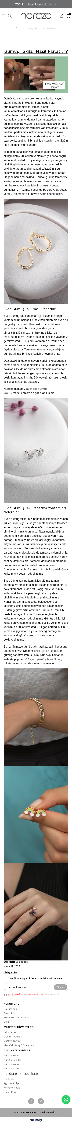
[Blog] (23, 28)
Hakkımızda (10, 1008)
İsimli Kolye (10, 1079)
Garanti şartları (12, 1040)
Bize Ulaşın (10, 1013)
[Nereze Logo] (36, 16)
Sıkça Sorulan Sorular (16, 1017)
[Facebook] (31, 1101)
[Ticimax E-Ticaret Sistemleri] (36, 1120)
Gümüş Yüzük (11, 1068)
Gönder (60, 987)
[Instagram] (41, 1101)
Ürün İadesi (10, 1032)
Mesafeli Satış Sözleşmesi (19, 1045)
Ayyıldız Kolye (12, 1083)
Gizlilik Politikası (13, 1036)
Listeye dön (10, 972)
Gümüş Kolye (11, 1055)
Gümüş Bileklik (12, 1060)
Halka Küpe (10, 1092)
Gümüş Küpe (11, 1064)
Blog (6, 1021)
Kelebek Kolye (12, 1087)
